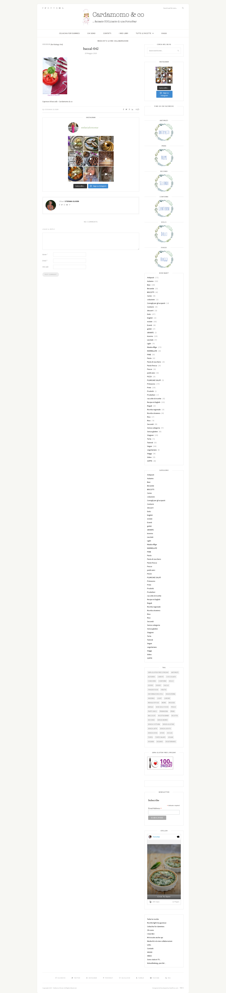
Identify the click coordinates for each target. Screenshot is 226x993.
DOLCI (171, 681)
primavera (164, 711)
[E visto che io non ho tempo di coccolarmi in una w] (106, 143)
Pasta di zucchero (154, 362)
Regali (149, 406)
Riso (149, 417)
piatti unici (151, 373)
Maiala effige (152, 347)
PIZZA (149, 376)
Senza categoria (153, 428)
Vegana (151, 741)
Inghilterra (170, 694)
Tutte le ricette (143, 33)
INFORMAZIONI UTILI (155, 694)
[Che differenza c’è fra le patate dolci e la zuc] (75, 174)
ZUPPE (149, 461)
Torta (149, 439)
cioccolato (171, 677)
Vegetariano (171, 741)
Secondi (150, 424)
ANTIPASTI (175, 672)
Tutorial (150, 442)
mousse (172, 703)
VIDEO (149, 956)
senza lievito (165, 728)
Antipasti (150, 277)
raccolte (152, 716)
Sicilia (169, 733)
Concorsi (152, 681)
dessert (150, 310)
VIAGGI (164, 33)
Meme (164, 703)
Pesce (149, 369)
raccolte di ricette (154, 398)
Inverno (150, 336)
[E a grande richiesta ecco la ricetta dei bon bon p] (75, 158)
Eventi (149, 325)
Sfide (162, 733)
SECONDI (151, 720)
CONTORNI (162, 681)
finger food (153, 690)
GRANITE (150, 332)
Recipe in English (153, 402)
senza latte (152, 728)
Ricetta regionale (154, 409)
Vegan (149, 446)
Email (44, 261)
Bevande (150, 288)
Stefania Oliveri (52, 109)
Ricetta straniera (153, 413)
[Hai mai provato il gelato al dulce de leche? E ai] (75, 143)
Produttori (151, 395)
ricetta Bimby (163, 716)
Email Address (155, 808)
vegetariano (152, 450)
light (159, 698)
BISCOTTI (150, 292)
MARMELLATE (152, 351)
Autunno (150, 281)
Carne (149, 296)
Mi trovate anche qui (155, 937)
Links (149, 945)
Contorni (150, 307)
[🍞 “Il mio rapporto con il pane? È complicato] (106, 174)
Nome (44, 254)
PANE (149, 354)
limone (167, 698)
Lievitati (150, 340)
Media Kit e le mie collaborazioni (113, 41)
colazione (151, 299)
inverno (151, 698)
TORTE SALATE (160, 737)
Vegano (160, 741)
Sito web (45, 267)
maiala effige (153, 703)
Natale (150, 707)
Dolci (149, 314)
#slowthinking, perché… (156, 963)
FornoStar (156, 837)
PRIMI (173, 711)
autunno (151, 677)
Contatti (107, 33)
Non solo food (162, 707)
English (150, 318)
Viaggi (149, 453)
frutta (163, 690)
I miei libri (123, 33)
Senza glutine (152, 431)
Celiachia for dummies (69, 33)
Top (181, 988)
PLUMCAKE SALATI (154, 380)
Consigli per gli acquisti (156, 303)
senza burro (162, 720)
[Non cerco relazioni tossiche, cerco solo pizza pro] (90, 174)
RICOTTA (175, 716)
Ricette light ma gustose (156, 923)
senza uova (152, 733)
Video (149, 457)
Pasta (149, 358)
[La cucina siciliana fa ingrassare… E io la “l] (90, 143)
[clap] (150, 901)
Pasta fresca (152, 365)
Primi (149, 387)
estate (149, 321)
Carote (161, 677)
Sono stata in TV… (154, 959)
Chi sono (91, 33)
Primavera (151, 384)
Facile (166, 685)
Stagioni (150, 435)
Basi (148, 285)
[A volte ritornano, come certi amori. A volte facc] (90, 158)
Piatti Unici (152, 711)
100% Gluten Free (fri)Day (158, 672)
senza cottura (154, 724)
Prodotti (150, 391)
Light (149, 343)
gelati (149, 329)
